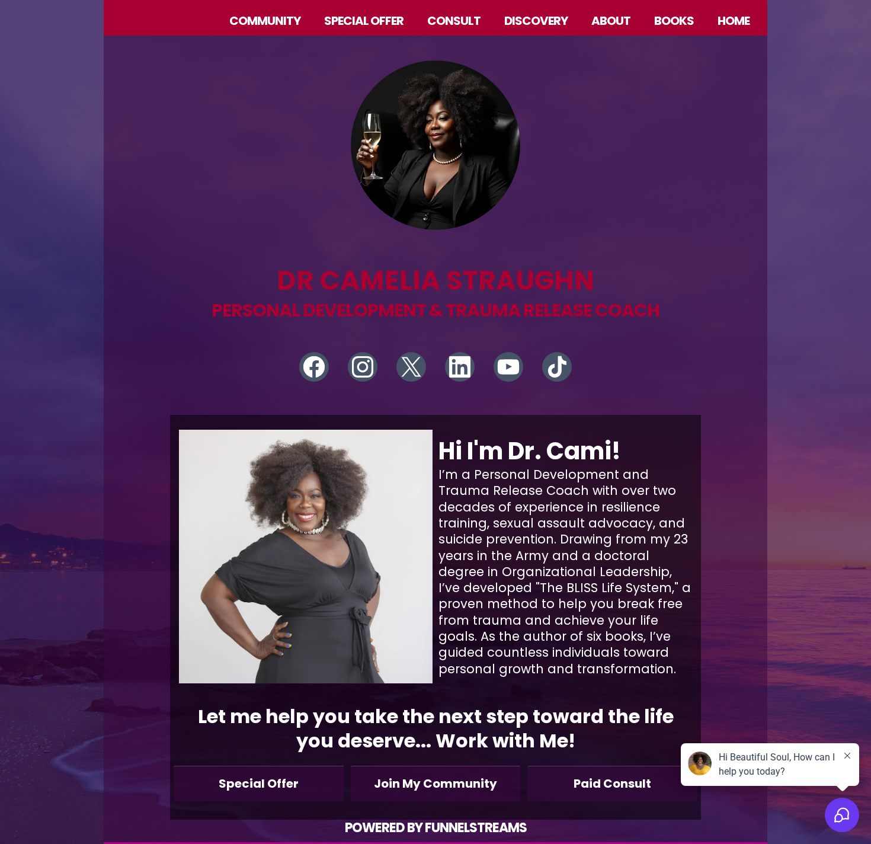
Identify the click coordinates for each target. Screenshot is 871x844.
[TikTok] (557, 367)
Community (264, 20)
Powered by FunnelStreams (436, 828)
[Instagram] (362, 367)
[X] (411, 367)
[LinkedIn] (460, 367)
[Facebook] (314, 367)
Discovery (536, 20)
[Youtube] (508, 367)
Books (674, 20)
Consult (454, 20)
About (610, 20)
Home (734, 20)
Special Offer (364, 20)
